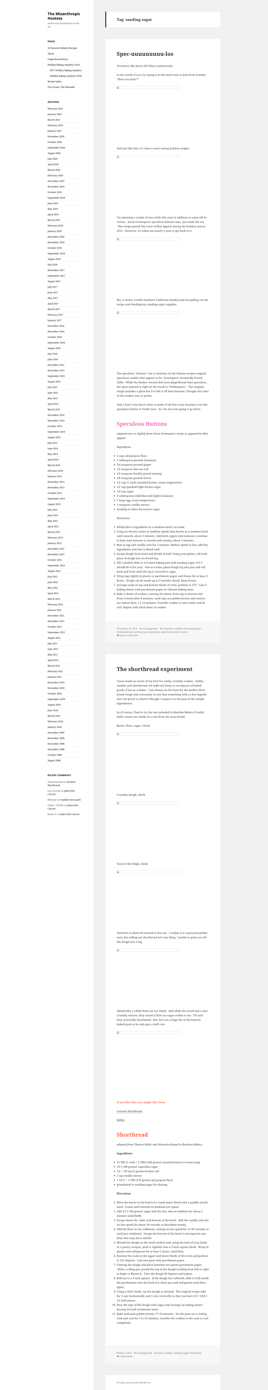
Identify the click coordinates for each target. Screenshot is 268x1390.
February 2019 (55, 225)
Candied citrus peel (70, 799)
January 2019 (55, 231)
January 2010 (55, 727)
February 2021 (55, 125)
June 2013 (53, 515)
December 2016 (56, 325)
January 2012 (55, 610)
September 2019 (56, 197)
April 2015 (53, 403)
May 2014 (53, 454)
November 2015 (56, 370)
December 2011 (56, 615)
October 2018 (55, 247)
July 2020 (52, 158)
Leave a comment (128, 635)
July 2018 (52, 264)
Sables (121, 1120)
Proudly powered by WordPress (134, 1382)
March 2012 (54, 598)
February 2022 (55, 108)
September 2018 (56, 253)
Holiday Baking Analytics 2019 (64, 64)
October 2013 (55, 493)
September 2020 (56, 147)
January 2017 (55, 320)
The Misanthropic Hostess (64, 16)
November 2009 (56, 738)
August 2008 (54, 760)
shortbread (195, 1352)
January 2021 (55, 130)
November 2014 (56, 420)
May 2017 (53, 298)
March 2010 (54, 715)
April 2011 (53, 660)
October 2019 (55, 192)
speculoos (154, 631)
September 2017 (56, 275)
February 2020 (55, 175)
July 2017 (52, 286)
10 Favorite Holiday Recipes (62, 48)
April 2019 (53, 214)
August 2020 (54, 153)
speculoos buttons (171, 631)
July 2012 (52, 576)
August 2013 (54, 504)
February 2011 (55, 671)
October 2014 (55, 426)
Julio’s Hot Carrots (69, 814)
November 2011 (56, 621)
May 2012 (53, 587)
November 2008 (56, 749)
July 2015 (52, 387)
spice (184, 631)
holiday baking (124, 631)
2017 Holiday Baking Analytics (66, 70)
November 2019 (56, 186)
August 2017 (54, 281)
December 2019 (56, 181)
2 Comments (126, 1356)
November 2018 (56, 242)
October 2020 (55, 142)
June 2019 (53, 203)
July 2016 (52, 353)
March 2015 (54, 409)
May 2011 (53, 654)
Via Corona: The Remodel (61, 87)
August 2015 (54, 381)
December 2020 (56, 136)
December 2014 (56, 415)
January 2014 (55, 476)
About (51, 53)
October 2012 (55, 559)
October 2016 (55, 337)
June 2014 (53, 448)
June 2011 (53, 649)
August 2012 (54, 571)
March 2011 (54, 665)
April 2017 (53, 303)
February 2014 (55, 470)
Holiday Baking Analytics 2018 (66, 75)
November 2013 (56, 487)
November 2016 (56, 331)
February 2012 (55, 604)
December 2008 (56, 743)
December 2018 (56, 236)
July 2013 (52, 509)
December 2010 (56, 682)
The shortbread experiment (154, 669)
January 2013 (55, 543)
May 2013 (53, 520)
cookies (178, 628)
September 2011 (56, 632)
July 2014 (52, 442)
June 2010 (53, 710)
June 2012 (53, 582)
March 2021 (54, 119)
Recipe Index (55, 81)
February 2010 (55, 721)
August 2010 (54, 704)
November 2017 (56, 270)
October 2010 (55, 693)
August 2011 (54, 637)
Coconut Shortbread (129, 1111)
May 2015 (53, 398)
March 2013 (54, 532)
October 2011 (55, 626)
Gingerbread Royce (58, 59)
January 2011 (55, 676)
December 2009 (56, 732)
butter (160, 1352)
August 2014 (54, 437)
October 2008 (55, 754)
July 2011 (52, 643)
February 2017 (55, 314)
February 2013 (55, 537)
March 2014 (54, 465)
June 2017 (53, 292)
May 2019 (53, 208)
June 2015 (53, 392)
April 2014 (53, 459)
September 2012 (56, 565)
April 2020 (53, 164)
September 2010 (56, 699)
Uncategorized (150, 628)
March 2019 (54, 220)
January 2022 (55, 114)
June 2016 (53, 359)
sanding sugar (140, 631)
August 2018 (54, 259)
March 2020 (54, 169)
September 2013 (56, 498)
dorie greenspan (192, 628)
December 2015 (56, 364)
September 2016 (56, 342)
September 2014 (56, 431)
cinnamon (167, 628)
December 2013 (56, 481)
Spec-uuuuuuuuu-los (145, 53)
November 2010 (56, 688)
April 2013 (53, 526)
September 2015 (56, 376)
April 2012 (53, 593)
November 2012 (56, 554)
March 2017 (54, 309)
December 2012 (56, 548)
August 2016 (54, 348)
